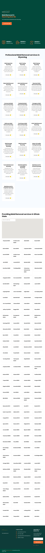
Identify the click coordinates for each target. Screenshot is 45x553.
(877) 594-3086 (7, 23)
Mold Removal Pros (9, 550)
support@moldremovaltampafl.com (24, 535)
